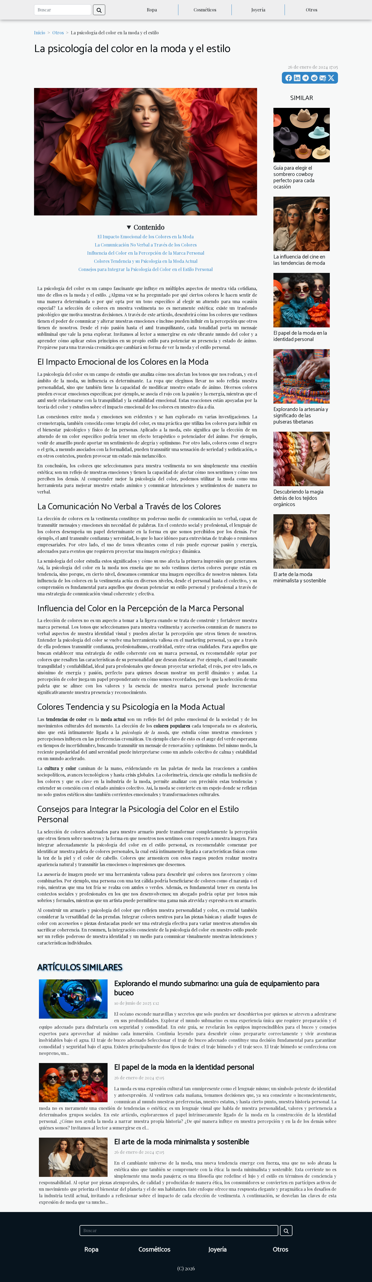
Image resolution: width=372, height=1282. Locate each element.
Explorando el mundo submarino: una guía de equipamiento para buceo (216, 988)
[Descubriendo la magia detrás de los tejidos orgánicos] (301, 458)
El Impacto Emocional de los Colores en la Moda (145, 236)
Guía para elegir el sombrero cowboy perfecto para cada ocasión (294, 177)
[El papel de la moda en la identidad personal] (301, 299)
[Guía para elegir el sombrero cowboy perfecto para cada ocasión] (301, 134)
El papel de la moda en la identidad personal (300, 336)
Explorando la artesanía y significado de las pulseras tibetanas (300, 415)
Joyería (258, 10)
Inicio (39, 32)
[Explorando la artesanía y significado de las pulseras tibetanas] (301, 376)
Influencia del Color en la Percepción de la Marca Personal (145, 253)
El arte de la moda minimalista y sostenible (299, 577)
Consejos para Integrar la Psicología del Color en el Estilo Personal (145, 269)
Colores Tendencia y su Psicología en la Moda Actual (145, 261)
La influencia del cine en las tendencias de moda (299, 260)
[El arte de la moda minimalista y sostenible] (301, 541)
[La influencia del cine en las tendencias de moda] (301, 223)
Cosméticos (205, 10)
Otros (311, 10)
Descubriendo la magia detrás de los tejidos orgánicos (298, 498)
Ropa (152, 10)
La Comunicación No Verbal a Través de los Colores (146, 245)
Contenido (149, 227)
